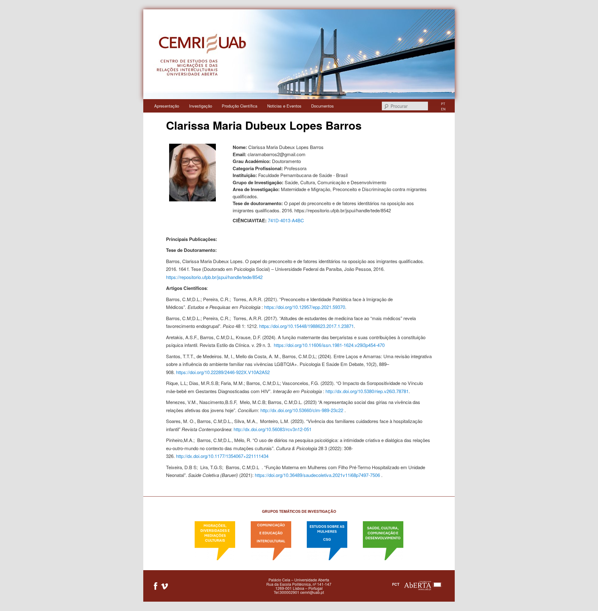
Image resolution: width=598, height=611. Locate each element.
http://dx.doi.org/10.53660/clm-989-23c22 (301, 410)
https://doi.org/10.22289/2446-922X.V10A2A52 (223, 372)
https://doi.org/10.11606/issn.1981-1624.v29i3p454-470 (329, 345)
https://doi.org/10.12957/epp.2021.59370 (304, 307)
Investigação (200, 106)
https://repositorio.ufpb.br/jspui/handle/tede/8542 (214, 277)
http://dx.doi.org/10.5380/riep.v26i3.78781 (367, 391)
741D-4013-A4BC (286, 220)
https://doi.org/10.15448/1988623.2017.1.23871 (306, 326)
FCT (395, 584)
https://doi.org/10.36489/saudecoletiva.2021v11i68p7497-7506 (317, 475)
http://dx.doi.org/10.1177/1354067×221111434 (222, 456)
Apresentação (166, 106)
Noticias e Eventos (284, 106)
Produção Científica (239, 106)
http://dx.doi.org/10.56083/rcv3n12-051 (272, 429)
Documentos (322, 106)
